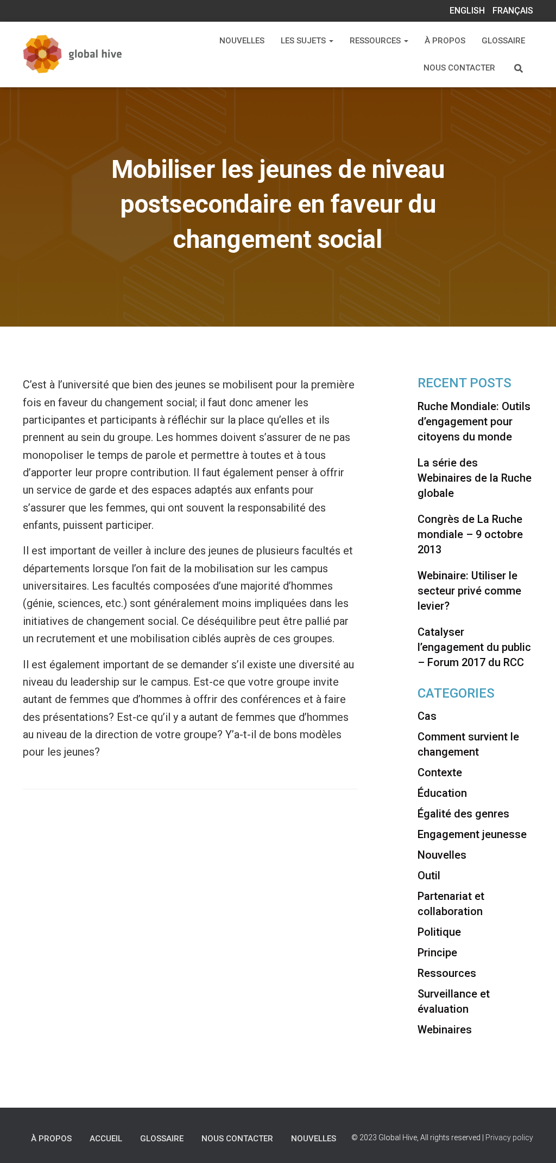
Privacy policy (509, 1137)
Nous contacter (459, 68)
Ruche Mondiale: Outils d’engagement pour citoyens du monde (474, 421)
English (467, 10)
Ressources (376, 41)
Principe (437, 952)
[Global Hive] (87, 54)
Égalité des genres (463, 813)
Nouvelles (241, 41)
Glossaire (503, 41)
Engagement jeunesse (472, 834)
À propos (445, 41)
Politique (439, 931)
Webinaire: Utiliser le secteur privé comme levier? (469, 590)
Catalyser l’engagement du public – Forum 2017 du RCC (474, 647)
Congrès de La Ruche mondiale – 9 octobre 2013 (470, 534)
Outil (429, 875)
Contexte (440, 772)
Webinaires (445, 1029)
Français (512, 10)
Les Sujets (304, 41)
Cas (427, 716)
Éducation (442, 793)
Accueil (106, 1138)
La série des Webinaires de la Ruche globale (475, 478)
